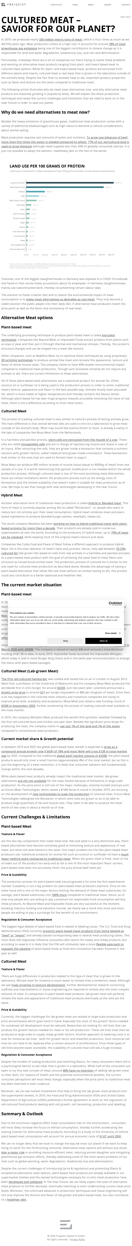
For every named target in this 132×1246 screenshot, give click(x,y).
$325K (61, 688)
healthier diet (16, 1199)
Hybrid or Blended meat (104, 503)
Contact (126, 4)
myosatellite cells (33, 444)
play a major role (13, 1152)
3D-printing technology (17, 360)
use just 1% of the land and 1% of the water (90, 726)
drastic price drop (13, 692)
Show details (111, 633)
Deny (65, 641)
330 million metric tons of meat (60, 39)
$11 (42, 692)
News (91, 4)
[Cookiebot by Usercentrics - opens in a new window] (111, 604)
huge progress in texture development (38, 985)
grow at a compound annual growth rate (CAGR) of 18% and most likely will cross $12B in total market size (64, 751)
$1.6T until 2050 (110, 1136)
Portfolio (56, 4)
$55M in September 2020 (18, 706)
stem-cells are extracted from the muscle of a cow (82, 440)
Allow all (103, 641)
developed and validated (25, 1182)
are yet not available (32, 781)
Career (107, 4)
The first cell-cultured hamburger (24, 679)
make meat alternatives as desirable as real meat (60, 299)
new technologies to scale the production (61, 794)
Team (75, 4)
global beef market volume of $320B (82, 756)
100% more (59, 895)
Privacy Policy (77, 1239)
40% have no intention (78, 1070)
